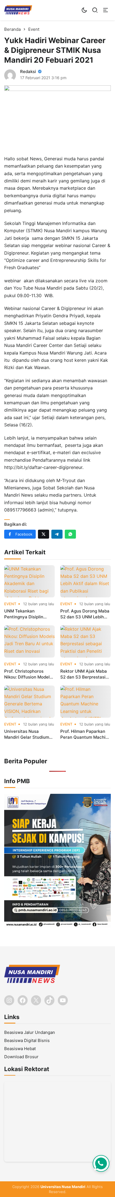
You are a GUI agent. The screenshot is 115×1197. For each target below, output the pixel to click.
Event (10, 604)
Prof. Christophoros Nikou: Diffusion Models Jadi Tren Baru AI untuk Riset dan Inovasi (28, 674)
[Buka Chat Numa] (101, 1163)
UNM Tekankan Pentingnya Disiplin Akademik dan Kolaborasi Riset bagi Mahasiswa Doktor (25, 614)
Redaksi (28, 71)
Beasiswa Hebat (20, 1048)
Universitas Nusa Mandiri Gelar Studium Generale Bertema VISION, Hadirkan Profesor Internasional (26, 734)
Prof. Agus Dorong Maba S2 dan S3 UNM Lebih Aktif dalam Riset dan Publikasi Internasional (84, 614)
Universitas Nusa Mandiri (62, 1186)
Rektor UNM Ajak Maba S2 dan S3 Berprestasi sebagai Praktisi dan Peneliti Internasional (83, 674)
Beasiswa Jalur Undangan (29, 1032)
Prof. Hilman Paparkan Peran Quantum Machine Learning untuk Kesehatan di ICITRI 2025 (85, 734)
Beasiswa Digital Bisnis (27, 1040)
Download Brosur (21, 1056)
